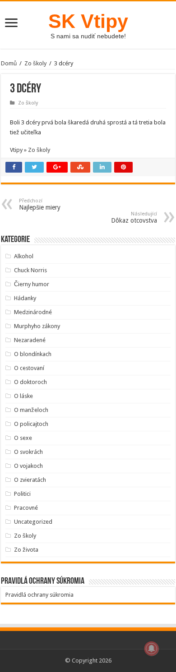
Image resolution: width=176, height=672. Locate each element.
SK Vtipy (88, 21)
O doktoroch (30, 382)
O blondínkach (32, 354)
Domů (9, 63)
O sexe (23, 437)
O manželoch (31, 410)
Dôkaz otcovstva (134, 217)
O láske (23, 396)
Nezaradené (30, 340)
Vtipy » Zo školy (30, 149)
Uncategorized (33, 521)
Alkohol (23, 256)
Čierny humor (31, 284)
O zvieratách (30, 479)
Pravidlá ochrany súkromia (39, 594)
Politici (22, 493)
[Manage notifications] (151, 648)
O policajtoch (31, 424)
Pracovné (26, 507)
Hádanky (25, 298)
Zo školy (35, 63)
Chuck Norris (30, 270)
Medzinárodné (33, 312)
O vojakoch (28, 465)
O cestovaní (29, 368)
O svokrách (28, 451)
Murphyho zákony (37, 326)
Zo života (26, 549)
